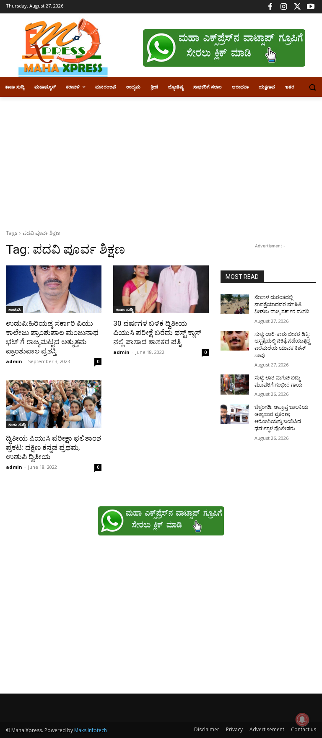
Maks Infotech (90, 730)
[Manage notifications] (302, 719)
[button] (312, 87)
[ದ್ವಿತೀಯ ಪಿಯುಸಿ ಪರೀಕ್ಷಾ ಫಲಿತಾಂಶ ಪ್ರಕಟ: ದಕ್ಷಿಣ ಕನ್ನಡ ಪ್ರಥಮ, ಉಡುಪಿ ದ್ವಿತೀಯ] (53, 404)
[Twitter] (297, 7)
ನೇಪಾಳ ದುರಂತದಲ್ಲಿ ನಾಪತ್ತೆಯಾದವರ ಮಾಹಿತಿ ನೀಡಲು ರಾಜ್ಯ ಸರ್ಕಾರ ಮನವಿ (281, 304)
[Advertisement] (161, 159)
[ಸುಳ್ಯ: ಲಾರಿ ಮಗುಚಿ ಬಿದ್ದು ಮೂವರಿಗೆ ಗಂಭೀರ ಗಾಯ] (235, 384)
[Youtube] (310, 7)
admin (14, 361)
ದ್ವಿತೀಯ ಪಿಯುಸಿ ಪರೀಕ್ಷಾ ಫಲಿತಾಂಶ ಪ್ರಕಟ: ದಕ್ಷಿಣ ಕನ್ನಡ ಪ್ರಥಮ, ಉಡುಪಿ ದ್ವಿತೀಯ (53, 447)
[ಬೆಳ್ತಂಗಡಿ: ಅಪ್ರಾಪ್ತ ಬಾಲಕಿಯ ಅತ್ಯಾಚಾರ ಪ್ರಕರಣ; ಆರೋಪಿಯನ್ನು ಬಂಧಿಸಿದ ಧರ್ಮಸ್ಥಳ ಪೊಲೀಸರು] (235, 414)
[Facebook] (270, 7)
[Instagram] (283, 7)
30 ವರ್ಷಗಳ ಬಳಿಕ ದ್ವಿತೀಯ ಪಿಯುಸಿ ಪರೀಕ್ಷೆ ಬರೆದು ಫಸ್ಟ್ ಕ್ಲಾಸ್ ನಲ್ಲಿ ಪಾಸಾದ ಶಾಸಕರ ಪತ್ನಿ (157, 332)
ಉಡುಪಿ (14, 309)
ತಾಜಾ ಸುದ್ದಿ (124, 309)
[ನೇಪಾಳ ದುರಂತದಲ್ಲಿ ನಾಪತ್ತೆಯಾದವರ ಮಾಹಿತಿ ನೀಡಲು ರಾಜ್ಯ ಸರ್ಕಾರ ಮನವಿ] (235, 304)
